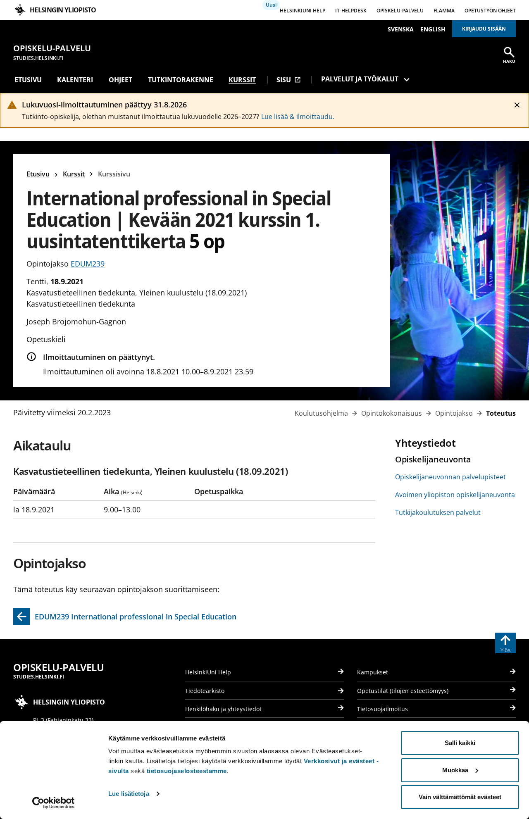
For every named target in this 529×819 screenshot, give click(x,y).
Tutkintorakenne (180, 79)
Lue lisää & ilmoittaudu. (297, 116)
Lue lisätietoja (128, 793)
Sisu (288, 79)
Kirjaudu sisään (484, 28)
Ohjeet (120, 79)
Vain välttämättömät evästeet (460, 796)
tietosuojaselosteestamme (187, 770)
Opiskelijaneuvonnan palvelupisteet (450, 476)
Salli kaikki (460, 742)
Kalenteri (75, 79)
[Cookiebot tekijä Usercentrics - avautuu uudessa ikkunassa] (53, 803)
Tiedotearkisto (204, 691)
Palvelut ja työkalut (359, 78)
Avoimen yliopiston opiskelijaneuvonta (455, 494)
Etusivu (28, 79)
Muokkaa (455, 770)
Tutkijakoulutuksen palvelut (438, 512)
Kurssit (242, 79)
